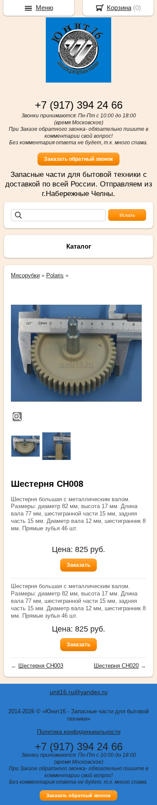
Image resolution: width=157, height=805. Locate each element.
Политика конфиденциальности (78, 731)
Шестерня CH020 (116, 665)
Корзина (119, 7)
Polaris (55, 275)
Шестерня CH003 (40, 665)
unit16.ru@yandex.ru (79, 692)
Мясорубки (25, 275)
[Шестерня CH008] (76, 353)
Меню (44, 7)
